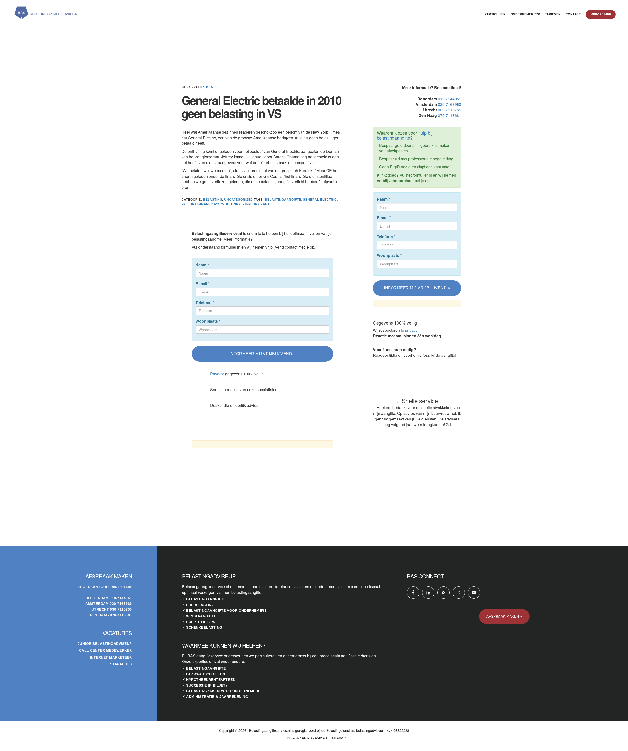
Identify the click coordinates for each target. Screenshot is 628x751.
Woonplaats (208, 321)
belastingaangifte (283, 199)
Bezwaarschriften (205, 674)
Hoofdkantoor (93, 587)
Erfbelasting (200, 605)
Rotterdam (97, 598)
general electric (320, 199)
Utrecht (100, 609)
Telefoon (205, 302)
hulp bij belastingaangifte (404, 135)
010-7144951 (449, 99)
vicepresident (256, 203)
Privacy (216, 374)
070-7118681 (449, 115)
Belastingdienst (338, 730)
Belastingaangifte (206, 599)
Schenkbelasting (204, 627)
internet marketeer (111, 657)
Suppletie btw (201, 622)
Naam (202, 264)
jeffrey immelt (195, 203)
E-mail (202, 283)
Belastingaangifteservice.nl (46, 10)
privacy (411, 330)
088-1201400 (121, 587)
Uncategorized (238, 199)
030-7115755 (449, 110)
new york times (226, 203)
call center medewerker (105, 650)
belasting (212, 199)
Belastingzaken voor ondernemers (223, 691)
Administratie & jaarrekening (217, 697)
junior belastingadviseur (105, 644)
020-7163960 (449, 104)
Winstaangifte (201, 616)
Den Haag (99, 615)
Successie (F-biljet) (206, 685)
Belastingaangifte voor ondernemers (226, 610)
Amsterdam (97, 604)
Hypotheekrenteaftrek (210, 680)
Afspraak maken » (504, 616)
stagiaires (121, 664)
